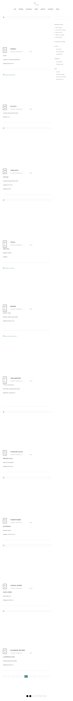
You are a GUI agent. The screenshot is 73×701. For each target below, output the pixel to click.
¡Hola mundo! (59, 37)
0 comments (25, 51)
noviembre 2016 (60, 51)
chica (12, 242)
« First (4, 676)
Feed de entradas (60, 74)
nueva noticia (59, 27)
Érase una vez (59, 32)
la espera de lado (17, 650)
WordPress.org (59, 79)
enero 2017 (58, 49)
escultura (29, 9)
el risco (13, 106)
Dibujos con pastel (60, 34)
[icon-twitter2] (30, 696)
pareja (13, 306)
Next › (43, 676)
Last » (47, 676)
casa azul (14, 170)
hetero (13, 49)
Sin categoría (59, 61)
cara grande (15, 378)
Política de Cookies (42, 696)
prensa (43, 9)
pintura (21, 9)
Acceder (58, 71)
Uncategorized (59, 64)
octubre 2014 (59, 54)
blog (57, 9)
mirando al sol (16, 452)
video (36, 9)
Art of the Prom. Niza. (61, 30)
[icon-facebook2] (27, 696)
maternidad (15, 520)
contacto (50, 9)
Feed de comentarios (61, 76)
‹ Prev (8, 676)
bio (15, 9)
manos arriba (16, 585)
